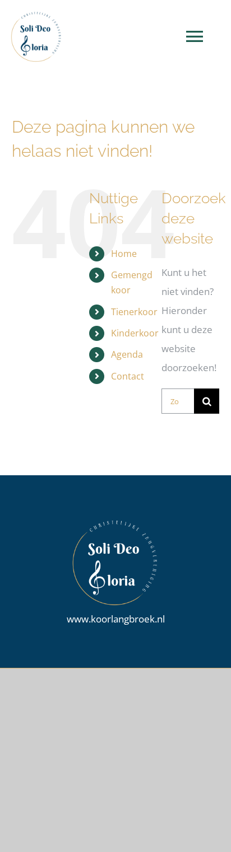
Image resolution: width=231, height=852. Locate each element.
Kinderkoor (135, 333)
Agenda (127, 354)
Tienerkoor (134, 312)
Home (124, 253)
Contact (127, 376)
